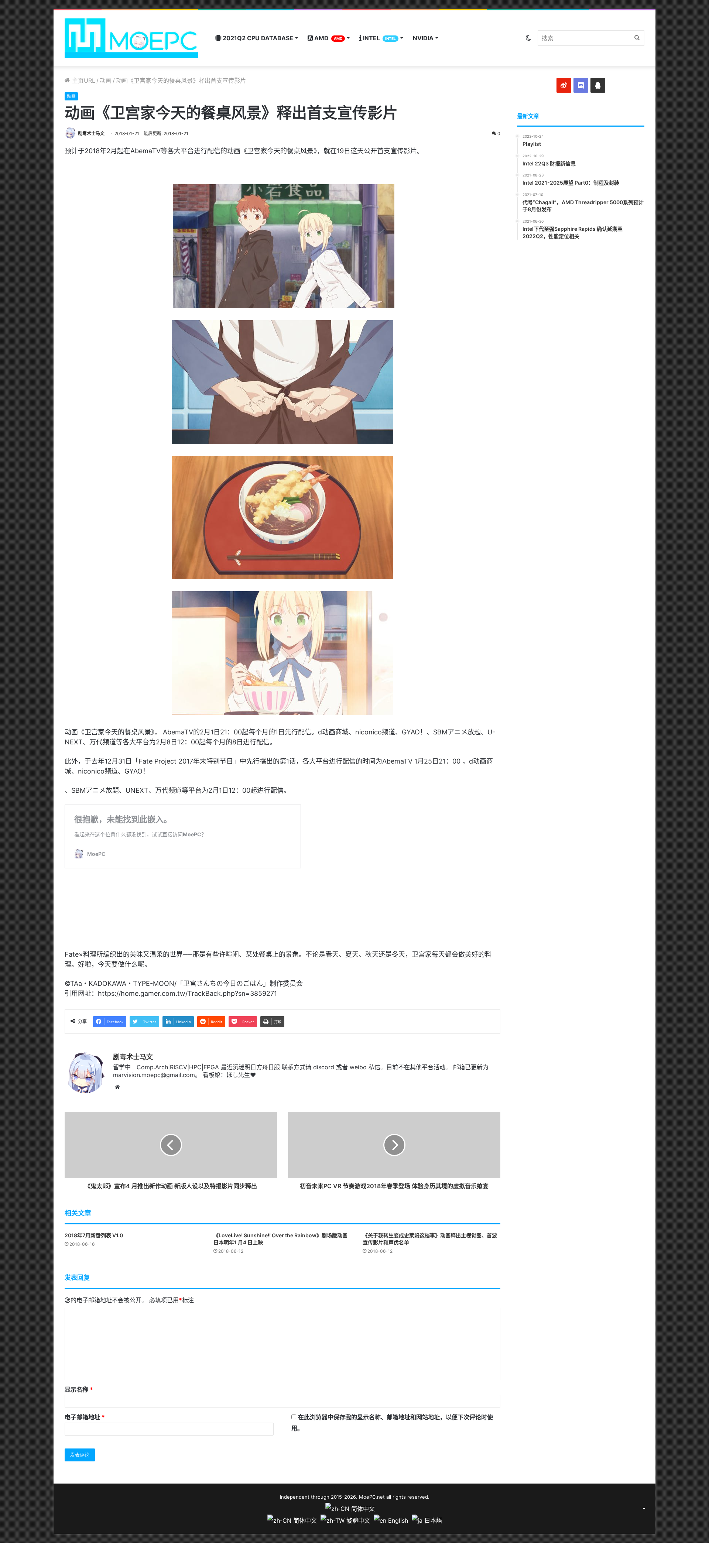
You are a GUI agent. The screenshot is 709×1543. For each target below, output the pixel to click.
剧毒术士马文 (91, 133)
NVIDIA (423, 38)
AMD (327, 38)
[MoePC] (131, 38)
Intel (379, 38)
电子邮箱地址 (85, 1417)
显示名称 (79, 1389)
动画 (106, 80)
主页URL (82, 80)
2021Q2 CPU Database (257, 38)
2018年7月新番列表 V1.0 (94, 1235)
